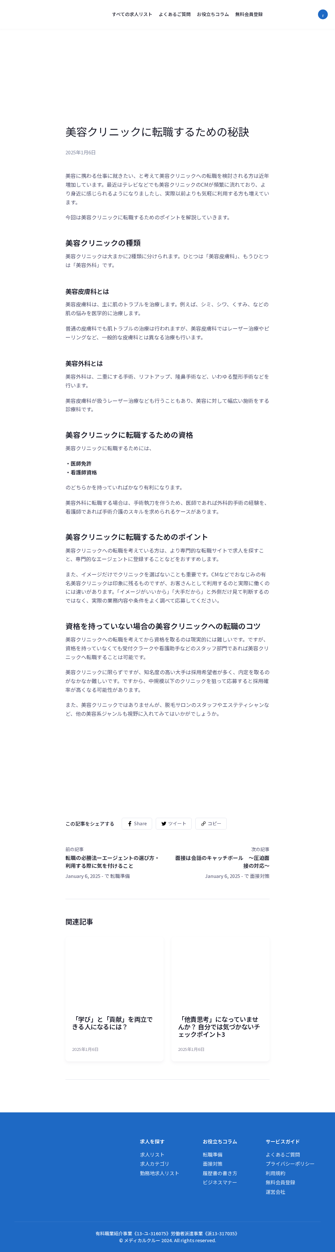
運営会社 (275, 1191)
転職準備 (120, 875)
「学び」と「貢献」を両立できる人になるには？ (112, 1022)
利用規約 (275, 1173)
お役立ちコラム (213, 14)
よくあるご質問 (175, 14)
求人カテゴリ (154, 1163)
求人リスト (152, 1154)
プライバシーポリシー (290, 1163)
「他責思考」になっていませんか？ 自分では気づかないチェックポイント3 (219, 1026)
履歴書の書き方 (220, 1173)
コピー (214, 823)
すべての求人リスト (132, 14)
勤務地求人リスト (159, 1173)
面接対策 (260, 875)
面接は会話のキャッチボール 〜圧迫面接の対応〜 (222, 861)
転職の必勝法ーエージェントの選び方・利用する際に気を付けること (112, 861)
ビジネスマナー (220, 1182)
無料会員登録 (249, 14)
